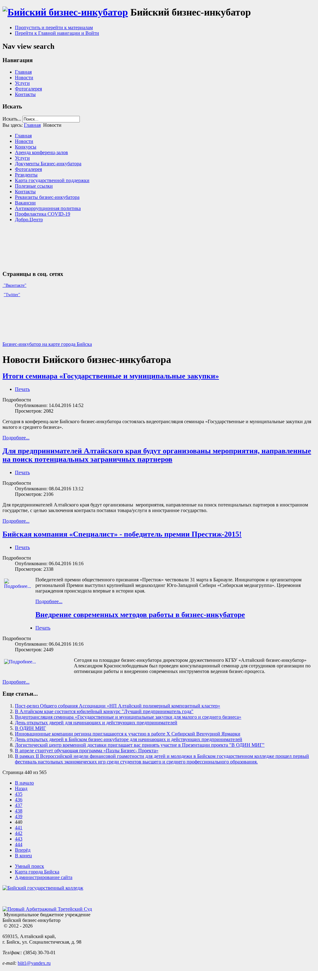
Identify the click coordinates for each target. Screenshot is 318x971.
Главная (23, 72)
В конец (23, 855)
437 (18, 805)
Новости (24, 77)
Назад (21, 788)
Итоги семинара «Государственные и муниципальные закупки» (110, 376)
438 (18, 810)
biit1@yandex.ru (34, 963)
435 (18, 794)
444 (18, 844)
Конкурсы (25, 146)
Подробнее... (16, 437)
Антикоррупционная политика (48, 208)
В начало (24, 783)
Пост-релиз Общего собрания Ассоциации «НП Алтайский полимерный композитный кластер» (117, 705)
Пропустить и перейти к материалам (54, 27)
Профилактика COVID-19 (42, 214)
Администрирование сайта (43, 877)
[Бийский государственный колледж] (42, 888)
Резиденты (26, 174)
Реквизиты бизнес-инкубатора (47, 197)
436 (18, 799)
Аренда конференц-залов (41, 152)
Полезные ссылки (34, 186)
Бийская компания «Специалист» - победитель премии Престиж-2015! (122, 534)
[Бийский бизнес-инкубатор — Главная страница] (65, 12)
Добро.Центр (29, 219)
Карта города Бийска (37, 871)
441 (18, 827)
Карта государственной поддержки (52, 180)
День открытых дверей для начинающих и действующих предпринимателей (96, 722)
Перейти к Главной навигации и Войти (57, 33)
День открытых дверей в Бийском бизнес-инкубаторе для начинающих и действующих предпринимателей (128, 739)
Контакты (25, 94)
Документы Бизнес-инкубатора (48, 163)
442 (18, 833)
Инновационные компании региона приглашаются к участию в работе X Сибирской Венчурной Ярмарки (127, 733)
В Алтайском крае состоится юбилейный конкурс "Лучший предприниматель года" (104, 711)
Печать (22, 389)
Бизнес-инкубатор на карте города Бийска (47, 344)
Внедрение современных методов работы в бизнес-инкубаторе (140, 615)
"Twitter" (12, 294)
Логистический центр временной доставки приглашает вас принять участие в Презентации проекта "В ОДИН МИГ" (140, 745)
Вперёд (22, 850)
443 (18, 838)
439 (18, 816)
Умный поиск (29, 866)
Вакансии (25, 202)
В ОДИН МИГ (30, 728)
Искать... (11, 118)
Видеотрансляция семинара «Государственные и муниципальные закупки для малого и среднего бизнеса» (128, 717)
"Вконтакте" (14, 285)
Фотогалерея (28, 88)
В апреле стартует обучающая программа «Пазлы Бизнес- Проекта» (86, 750)
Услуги (22, 83)
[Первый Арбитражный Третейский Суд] (47, 909)
